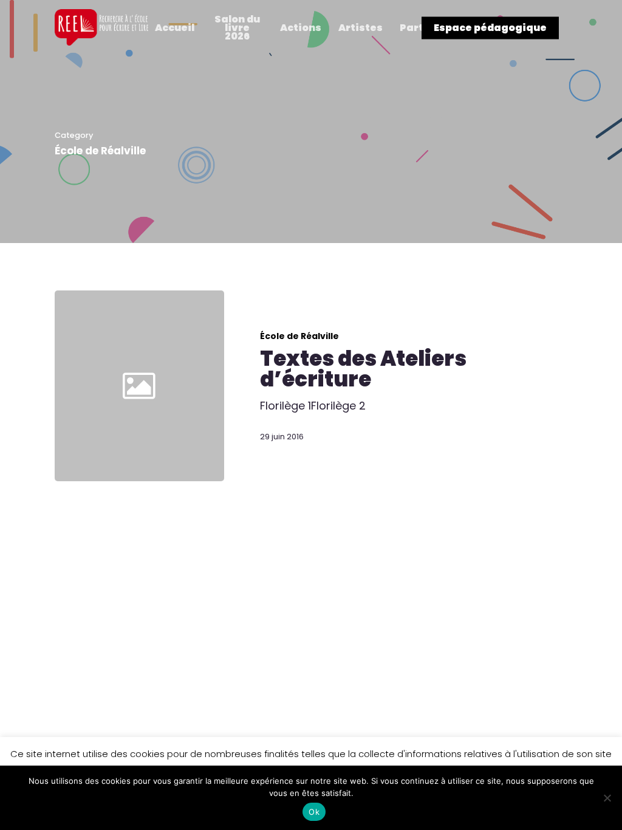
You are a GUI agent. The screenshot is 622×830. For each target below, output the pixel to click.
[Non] (607, 798)
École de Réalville (299, 336)
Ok (314, 812)
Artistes (360, 28)
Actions (300, 28)
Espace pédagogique (490, 28)
